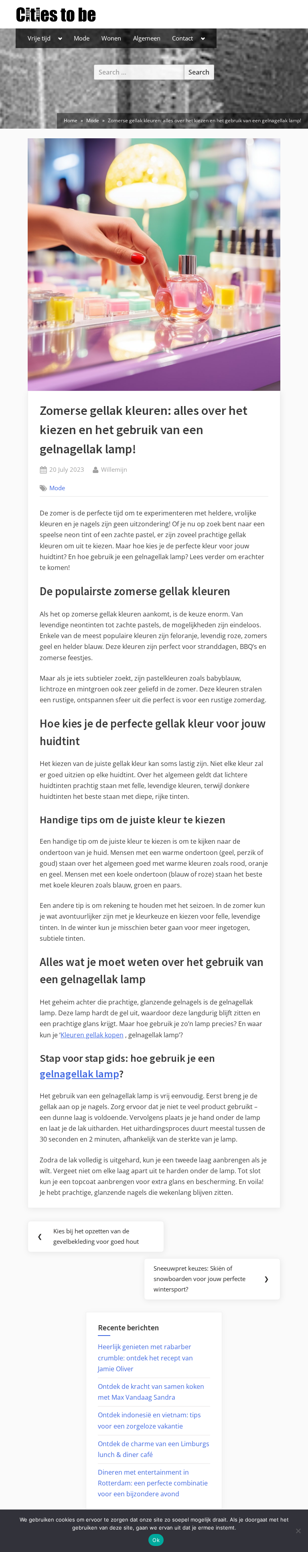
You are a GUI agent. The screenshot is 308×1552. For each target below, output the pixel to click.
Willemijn (114, 469)
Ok (156, 1540)
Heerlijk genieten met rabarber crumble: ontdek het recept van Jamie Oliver (145, 1357)
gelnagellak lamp (79, 1073)
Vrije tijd (39, 38)
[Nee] (298, 1531)
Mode (81, 38)
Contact (182, 38)
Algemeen (146, 38)
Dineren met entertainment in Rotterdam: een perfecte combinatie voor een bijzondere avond (153, 1483)
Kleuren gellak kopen (92, 1035)
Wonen (111, 38)
